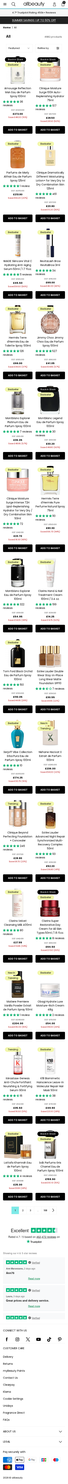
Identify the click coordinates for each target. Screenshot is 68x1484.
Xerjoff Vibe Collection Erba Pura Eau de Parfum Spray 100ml (17, 756)
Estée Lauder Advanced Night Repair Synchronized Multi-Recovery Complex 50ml (50, 840)
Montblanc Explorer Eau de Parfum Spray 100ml (17, 595)
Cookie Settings (13, 1399)
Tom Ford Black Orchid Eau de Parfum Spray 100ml (17, 675)
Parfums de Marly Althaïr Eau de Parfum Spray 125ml (18, 176)
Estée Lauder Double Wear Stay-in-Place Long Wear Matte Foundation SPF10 (50, 677)
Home (7, 27)
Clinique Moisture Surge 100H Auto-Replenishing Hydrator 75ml (50, 94)
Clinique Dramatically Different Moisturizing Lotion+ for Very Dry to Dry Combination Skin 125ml (50, 180)
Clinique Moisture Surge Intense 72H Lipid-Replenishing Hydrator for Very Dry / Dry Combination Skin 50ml (17, 508)
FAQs (6, 1420)
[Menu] (5, 4)
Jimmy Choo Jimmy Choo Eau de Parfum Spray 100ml (50, 341)
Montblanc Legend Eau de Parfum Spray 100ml (50, 422)
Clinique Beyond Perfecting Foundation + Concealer (17, 836)
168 (45, 1210)
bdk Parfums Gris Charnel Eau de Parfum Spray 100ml (50, 1166)
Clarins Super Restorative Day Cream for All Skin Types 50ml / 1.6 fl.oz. (50, 927)
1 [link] (15, 1210)
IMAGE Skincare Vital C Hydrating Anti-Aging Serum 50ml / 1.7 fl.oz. (18, 265)
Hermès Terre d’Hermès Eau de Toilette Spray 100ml (18, 341)
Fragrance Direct (14, 1413)
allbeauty (17, 1477)
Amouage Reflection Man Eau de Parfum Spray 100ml (17, 92)
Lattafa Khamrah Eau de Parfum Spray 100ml (17, 1166)
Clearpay (9, 1385)
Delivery (8, 1357)
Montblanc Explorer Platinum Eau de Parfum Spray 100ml (18, 422)
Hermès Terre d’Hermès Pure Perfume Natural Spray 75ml (50, 504)
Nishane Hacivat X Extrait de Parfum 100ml (50, 756)
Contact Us (10, 1378)
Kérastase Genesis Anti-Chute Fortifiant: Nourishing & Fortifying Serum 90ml (17, 1084)
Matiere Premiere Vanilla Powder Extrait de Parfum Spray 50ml (17, 1005)
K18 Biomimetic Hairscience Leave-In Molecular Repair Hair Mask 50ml (50, 1084)
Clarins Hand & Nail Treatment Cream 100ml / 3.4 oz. (50, 595)
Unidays (8, 1406)
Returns (8, 1364)
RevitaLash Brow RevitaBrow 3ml (50, 263)
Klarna (7, 1392)
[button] (13, 4)
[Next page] (52, 1210)
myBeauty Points (14, 1371)
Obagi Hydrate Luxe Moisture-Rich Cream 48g (50, 1005)
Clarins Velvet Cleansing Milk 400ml (17, 923)
